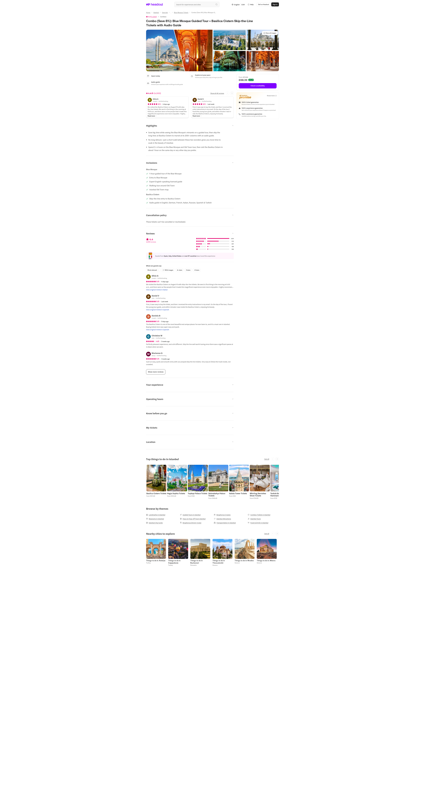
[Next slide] (232, 93)
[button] (179, 50)
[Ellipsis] (171, 13)
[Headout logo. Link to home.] (154, 4)
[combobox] (196, 4)
